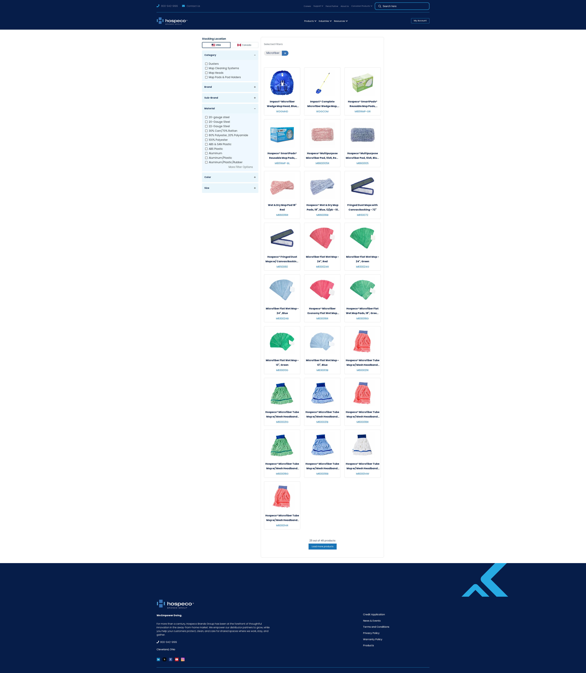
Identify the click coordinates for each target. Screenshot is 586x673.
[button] (318, 6)
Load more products (322, 546)
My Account (420, 20)
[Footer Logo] (176, 604)
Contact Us (193, 6)
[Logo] (173, 21)
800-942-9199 (169, 6)
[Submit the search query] (380, 6)
